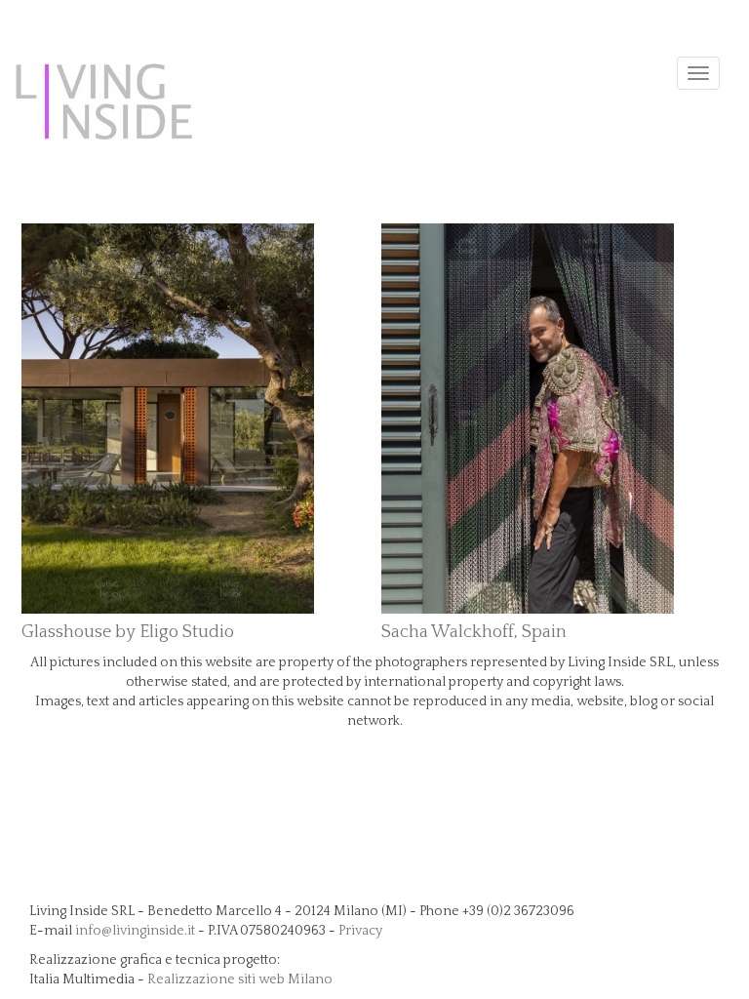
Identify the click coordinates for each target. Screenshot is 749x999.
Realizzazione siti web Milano (240, 979)
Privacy (360, 931)
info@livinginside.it (135, 931)
